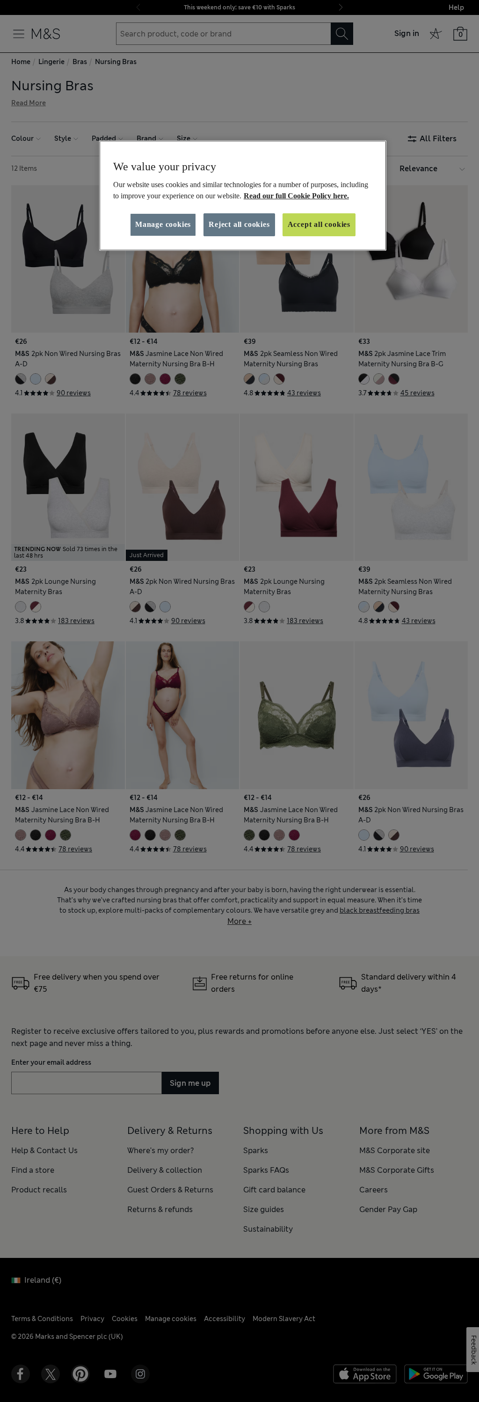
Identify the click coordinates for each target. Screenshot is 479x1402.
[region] (242, 195)
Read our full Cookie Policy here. (296, 196)
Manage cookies (163, 224)
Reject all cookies (239, 224)
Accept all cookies (319, 224)
